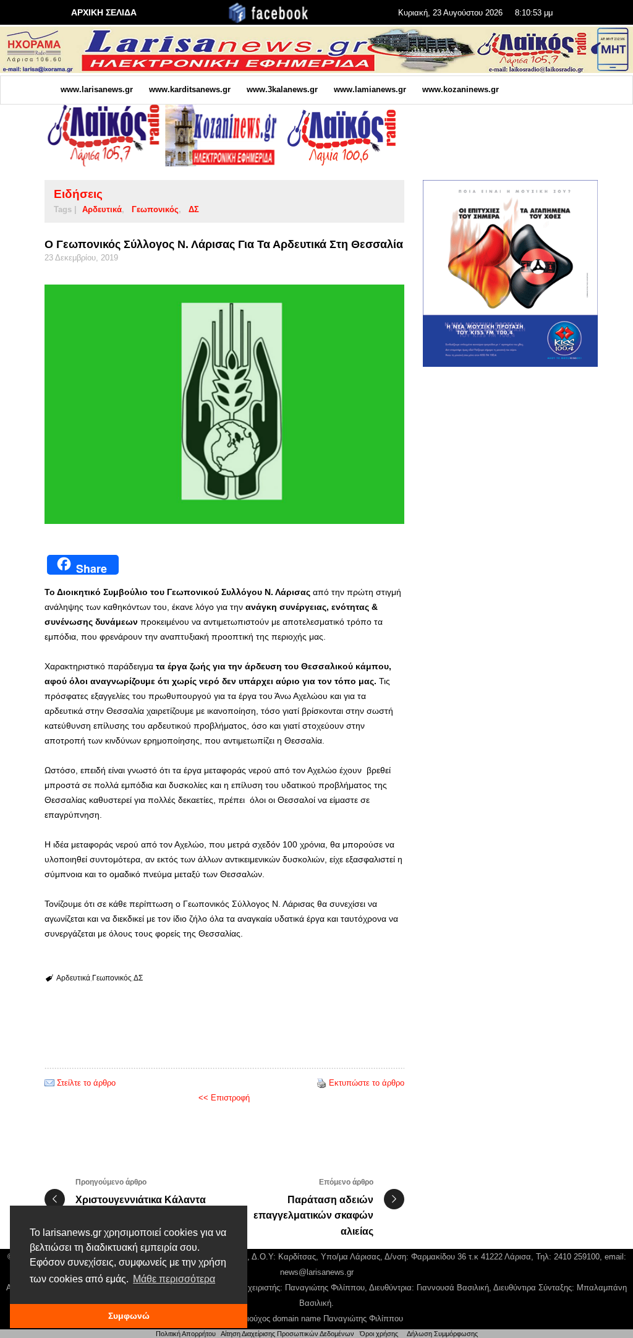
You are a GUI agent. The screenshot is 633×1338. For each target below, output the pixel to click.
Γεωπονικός (155, 209)
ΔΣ (194, 209)
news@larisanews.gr (317, 1272)
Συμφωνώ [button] (129, 1316)
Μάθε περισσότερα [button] (174, 1279)
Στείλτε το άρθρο (86, 1082)
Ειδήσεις (78, 193)
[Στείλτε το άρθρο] (49, 1082)
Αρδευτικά (102, 209)
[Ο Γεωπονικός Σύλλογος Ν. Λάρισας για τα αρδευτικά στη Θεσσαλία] (224, 405)
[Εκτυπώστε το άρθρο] (321, 1082)
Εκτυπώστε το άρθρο (366, 1082)
